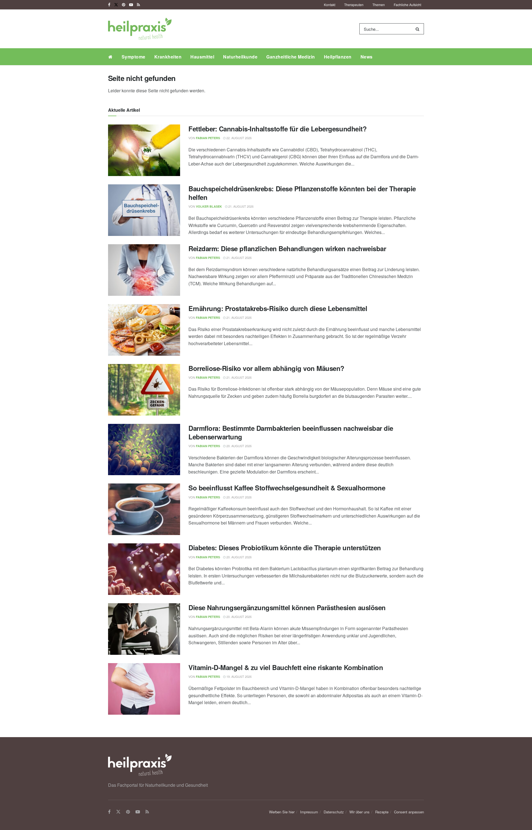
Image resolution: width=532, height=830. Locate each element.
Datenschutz (334, 811)
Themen (378, 4)
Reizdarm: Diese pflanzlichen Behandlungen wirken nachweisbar (287, 248)
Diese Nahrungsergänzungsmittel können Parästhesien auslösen (287, 607)
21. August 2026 (240, 206)
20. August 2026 (239, 446)
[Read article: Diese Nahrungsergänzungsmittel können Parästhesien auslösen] (144, 629)
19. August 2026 (239, 676)
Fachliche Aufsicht (407, 4)
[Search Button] (418, 28)
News (366, 57)
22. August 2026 (239, 138)
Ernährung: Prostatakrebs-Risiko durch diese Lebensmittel (277, 308)
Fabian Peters (208, 138)
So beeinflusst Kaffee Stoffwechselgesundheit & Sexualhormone (286, 487)
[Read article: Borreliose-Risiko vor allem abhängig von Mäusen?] (144, 390)
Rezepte (381, 811)
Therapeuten (354, 4)
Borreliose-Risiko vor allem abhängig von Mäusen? (266, 368)
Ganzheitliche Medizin (290, 57)
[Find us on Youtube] (131, 4)
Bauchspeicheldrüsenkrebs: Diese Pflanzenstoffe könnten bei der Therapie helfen (302, 193)
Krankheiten (168, 57)
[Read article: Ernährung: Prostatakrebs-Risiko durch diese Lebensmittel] (144, 330)
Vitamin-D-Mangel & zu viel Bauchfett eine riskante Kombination (285, 667)
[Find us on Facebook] (109, 4)
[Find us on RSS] (138, 4)
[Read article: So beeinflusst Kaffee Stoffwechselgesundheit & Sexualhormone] (144, 509)
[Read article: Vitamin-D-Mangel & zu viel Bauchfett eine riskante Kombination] (144, 689)
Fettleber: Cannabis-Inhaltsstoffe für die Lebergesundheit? (277, 128)
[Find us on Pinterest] (123, 4)
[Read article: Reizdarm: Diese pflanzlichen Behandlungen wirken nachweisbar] (144, 270)
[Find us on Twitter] (116, 4)
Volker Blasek (209, 206)
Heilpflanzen (338, 57)
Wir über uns (359, 811)
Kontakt (329, 4)
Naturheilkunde (240, 57)
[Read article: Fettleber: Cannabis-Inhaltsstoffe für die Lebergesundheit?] (144, 150)
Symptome (133, 57)
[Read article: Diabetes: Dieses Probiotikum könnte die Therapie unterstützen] (144, 569)
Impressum (309, 811)
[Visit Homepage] (140, 29)
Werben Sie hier (282, 811)
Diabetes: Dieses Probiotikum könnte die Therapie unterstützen (284, 547)
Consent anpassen (409, 811)
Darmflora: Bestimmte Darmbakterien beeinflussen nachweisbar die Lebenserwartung (290, 432)
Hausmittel (202, 57)
